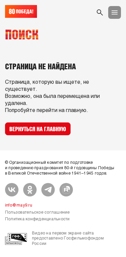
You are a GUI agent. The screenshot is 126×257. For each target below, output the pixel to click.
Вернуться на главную (37, 129)
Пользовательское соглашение (37, 213)
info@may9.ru (18, 206)
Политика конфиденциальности (37, 219)
